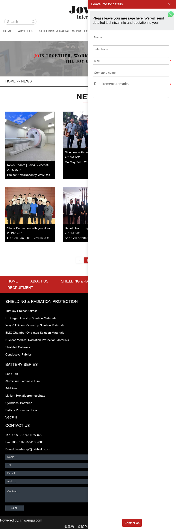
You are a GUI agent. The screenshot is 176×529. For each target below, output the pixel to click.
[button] (132, 4)
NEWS (26, 81)
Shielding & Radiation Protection (67, 31)
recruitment (20, 288)
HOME (7, 31)
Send (14, 508)
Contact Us (132, 523)
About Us (25, 31)
